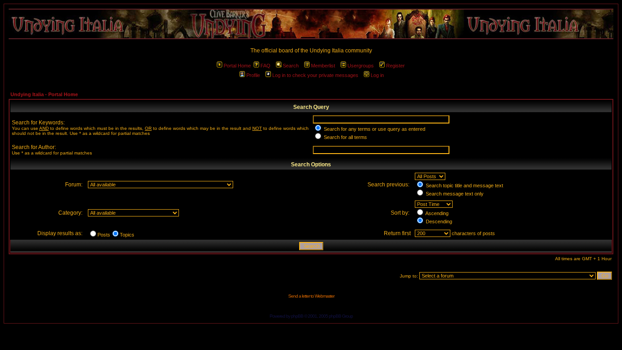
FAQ (265, 65)
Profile (253, 75)
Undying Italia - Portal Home (44, 94)
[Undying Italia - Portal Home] (311, 24)
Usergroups (360, 65)
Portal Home (237, 65)
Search (291, 65)
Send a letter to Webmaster (311, 296)
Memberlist (323, 65)
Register (395, 65)
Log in (377, 75)
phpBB (297, 316)
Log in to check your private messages (315, 75)
